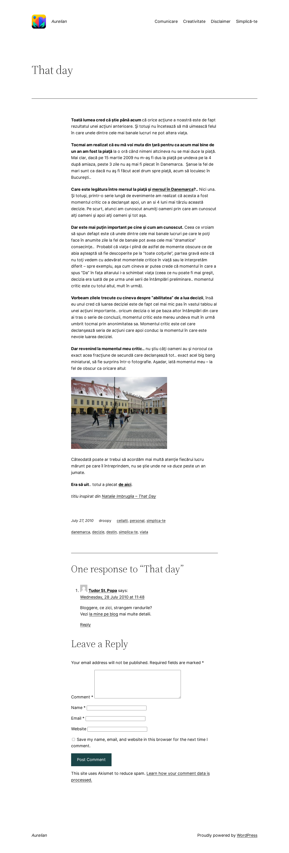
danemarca (80, 532)
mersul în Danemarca (172, 189)
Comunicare (166, 21)
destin (111, 532)
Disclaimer (221, 21)
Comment (82, 697)
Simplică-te (246, 21)
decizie (98, 532)
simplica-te (156, 520)
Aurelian (59, 21)
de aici (125, 484)
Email (77, 718)
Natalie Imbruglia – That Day (129, 496)
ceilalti (122, 520)
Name (78, 707)
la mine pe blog (103, 614)
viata (144, 532)
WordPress (247, 835)
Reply (85, 624)
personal (137, 520)
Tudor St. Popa (103, 590)
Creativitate (194, 21)
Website (78, 728)
